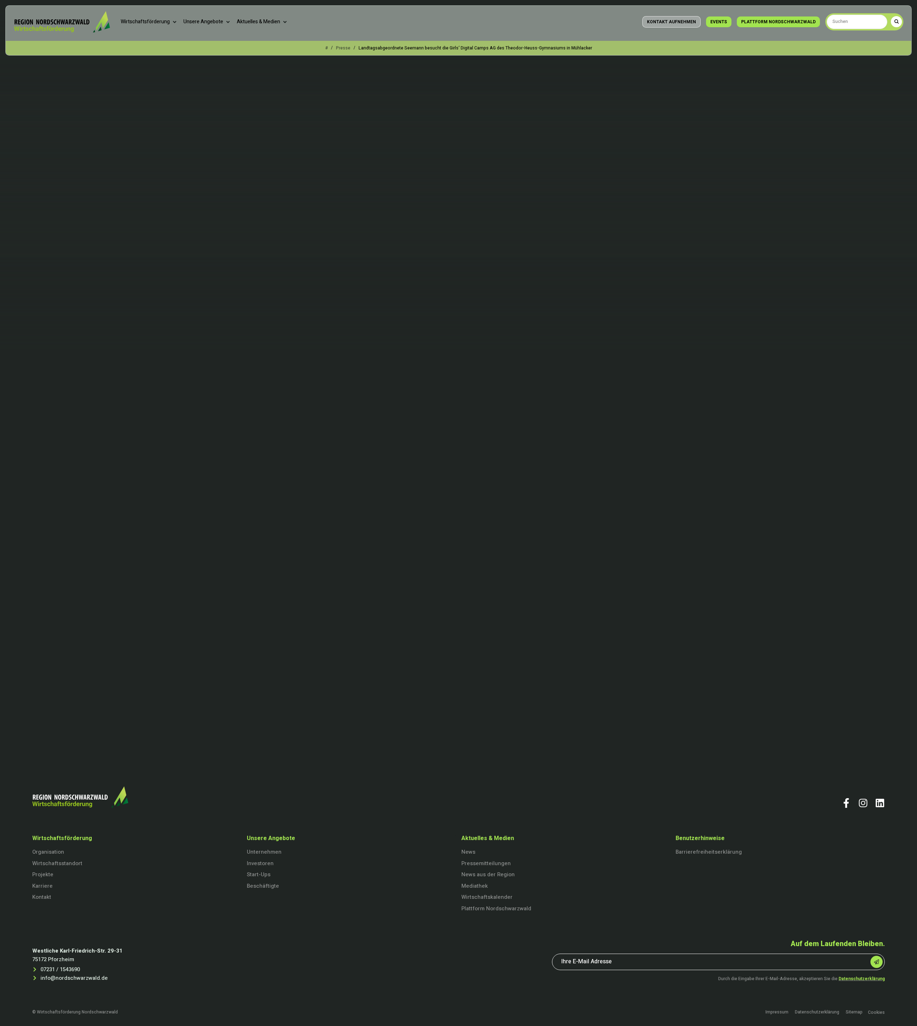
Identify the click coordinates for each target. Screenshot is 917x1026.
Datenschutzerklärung (862, 978)
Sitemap (854, 1012)
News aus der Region (488, 874)
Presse (343, 48)
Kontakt (41, 897)
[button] (149, 22)
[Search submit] (896, 21)
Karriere (42, 886)
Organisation (48, 852)
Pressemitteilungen (486, 863)
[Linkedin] (880, 803)
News (468, 852)
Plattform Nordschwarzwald (496, 908)
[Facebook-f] (846, 803)
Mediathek (474, 886)
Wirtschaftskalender (487, 897)
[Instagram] (863, 803)
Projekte (42, 874)
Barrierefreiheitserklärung (709, 852)
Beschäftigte (263, 886)
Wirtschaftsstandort (57, 863)
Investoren (260, 863)
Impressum (776, 1012)
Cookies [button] (876, 1012)
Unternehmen (264, 852)
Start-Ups (258, 874)
